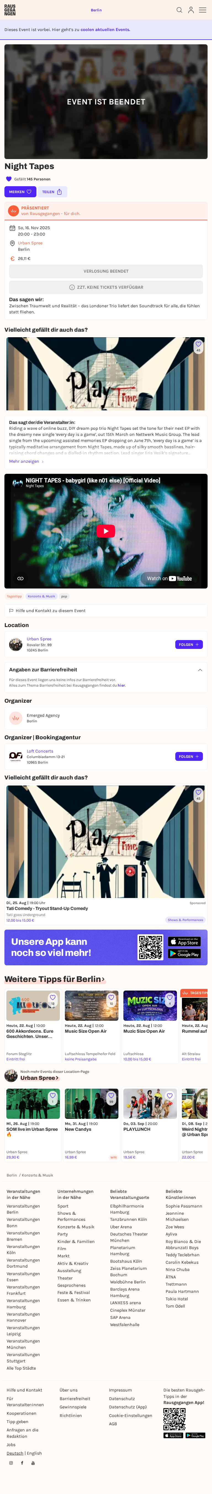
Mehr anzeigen (24, 461)
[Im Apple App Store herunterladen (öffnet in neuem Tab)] (184, 941)
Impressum (120, 1390)
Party (62, 1234)
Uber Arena (121, 1226)
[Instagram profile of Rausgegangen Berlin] (11, 1463)
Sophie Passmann (184, 1206)
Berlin (12, 1175)
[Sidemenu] (203, 10)
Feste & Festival (73, 1292)
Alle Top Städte (21, 1368)
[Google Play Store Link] (195, 1435)
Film (61, 1248)
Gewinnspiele (73, 1406)
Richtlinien (71, 1415)
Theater (65, 1278)
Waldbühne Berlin (128, 1282)
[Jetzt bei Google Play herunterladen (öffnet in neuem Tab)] (184, 953)
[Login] (191, 10)
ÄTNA (171, 1277)
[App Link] (174, 1419)
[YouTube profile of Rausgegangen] (33, 1463)
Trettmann (176, 1284)
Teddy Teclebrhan (183, 1254)
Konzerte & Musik (41, 596)
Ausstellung (69, 1270)
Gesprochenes (71, 1285)
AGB (113, 1423)
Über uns (69, 1390)
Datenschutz (122, 1398)
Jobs (11, 1444)
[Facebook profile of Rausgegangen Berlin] (22, 1463)
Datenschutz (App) (128, 1406)
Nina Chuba (178, 1269)
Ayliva (171, 1234)
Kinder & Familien (76, 1241)
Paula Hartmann (182, 1291)
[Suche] (179, 10)
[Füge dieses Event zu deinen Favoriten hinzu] (170, 1096)
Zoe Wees (175, 1226)
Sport (62, 1206)
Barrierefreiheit (75, 1398)
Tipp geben (17, 1421)
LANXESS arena (125, 1302)
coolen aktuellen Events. (105, 29)
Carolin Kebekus (182, 1262)
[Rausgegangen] (9, 10)
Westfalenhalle (124, 1324)
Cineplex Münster (127, 1310)
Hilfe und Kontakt (24, 1390)
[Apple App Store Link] (173, 1435)
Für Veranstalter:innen (25, 1401)
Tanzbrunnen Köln (128, 1219)
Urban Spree (30, 242)
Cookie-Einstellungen (130, 1415)
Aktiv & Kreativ (72, 1263)
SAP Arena (120, 1317)
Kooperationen (21, 1413)
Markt (63, 1255)
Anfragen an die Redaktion (22, 1433)
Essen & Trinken (74, 1300)
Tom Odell (175, 1306)
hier (121, 685)
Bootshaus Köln (126, 1261)
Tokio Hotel (177, 1298)
